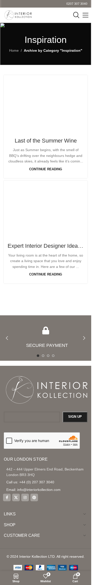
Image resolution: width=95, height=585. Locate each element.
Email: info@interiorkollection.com (33, 490)
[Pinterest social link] (34, 497)
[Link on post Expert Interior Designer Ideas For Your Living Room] (45, 208)
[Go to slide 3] (48, 355)
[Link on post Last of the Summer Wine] (45, 103)
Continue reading (45, 169)
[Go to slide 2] (43, 355)
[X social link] (16, 497)
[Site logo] (18, 15)
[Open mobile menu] (85, 15)
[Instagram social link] (25, 497)
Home (14, 50)
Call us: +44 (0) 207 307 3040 (30, 482)
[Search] (76, 15)
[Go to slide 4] (53, 355)
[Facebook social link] (7, 497)
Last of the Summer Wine (46, 140)
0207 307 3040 (76, 4)
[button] (7, 338)
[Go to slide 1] (38, 355)
